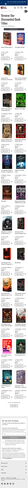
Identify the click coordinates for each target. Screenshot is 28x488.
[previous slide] (1, 2)
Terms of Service (9, 457)
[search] (26, 11)
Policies (3, 477)
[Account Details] (15, 7)
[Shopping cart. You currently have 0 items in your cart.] (21, 7)
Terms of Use (8, 477)
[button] (16, 2)
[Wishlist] (18, 7)
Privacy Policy (4, 457)
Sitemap (14, 477)
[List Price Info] (9, 56)
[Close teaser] (5, 4)
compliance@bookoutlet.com (8, 458)
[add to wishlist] (11, 59)
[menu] (25, 7)
